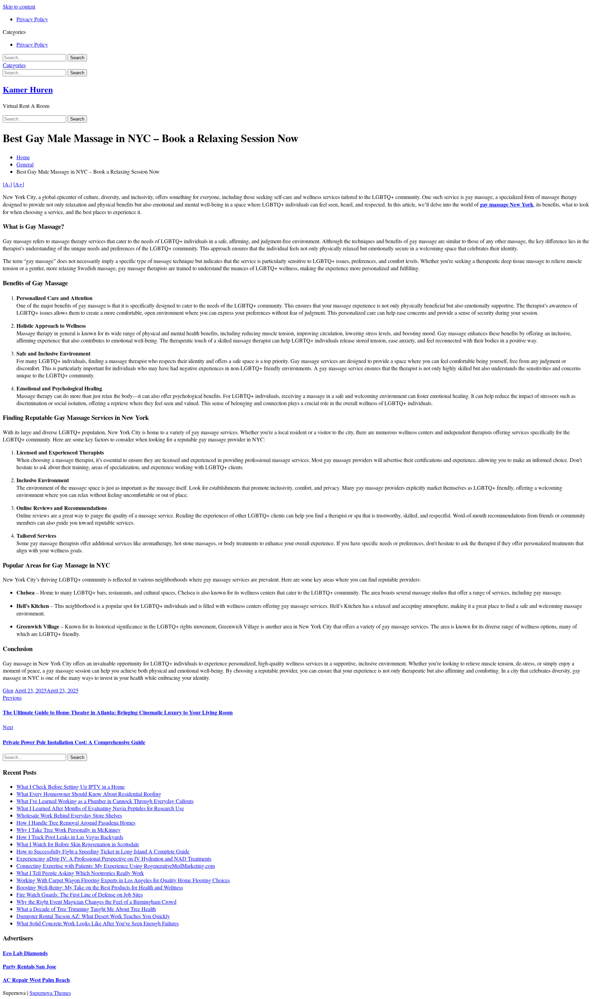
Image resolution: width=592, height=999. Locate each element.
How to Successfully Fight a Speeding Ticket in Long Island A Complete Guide (102, 851)
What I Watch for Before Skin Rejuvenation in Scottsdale (77, 844)
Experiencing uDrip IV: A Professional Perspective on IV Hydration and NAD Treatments (113, 858)
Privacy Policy (32, 19)
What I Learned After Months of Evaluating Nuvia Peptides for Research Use (100, 808)
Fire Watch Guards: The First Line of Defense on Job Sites (79, 894)
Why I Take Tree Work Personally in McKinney (68, 829)
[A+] (18, 184)
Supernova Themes (50, 992)
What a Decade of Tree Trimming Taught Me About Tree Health (86, 908)
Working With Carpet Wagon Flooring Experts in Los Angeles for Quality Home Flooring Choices (123, 880)
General (25, 164)
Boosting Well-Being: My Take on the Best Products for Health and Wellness (99, 887)
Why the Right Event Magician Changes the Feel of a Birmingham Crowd (96, 901)
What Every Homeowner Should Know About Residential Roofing (88, 793)
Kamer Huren (28, 89)
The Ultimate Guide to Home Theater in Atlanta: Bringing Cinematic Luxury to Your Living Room (118, 712)
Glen (8, 690)
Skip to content (19, 6)
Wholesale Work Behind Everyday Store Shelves (69, 815)
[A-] (7, 184)
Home (23, 157)
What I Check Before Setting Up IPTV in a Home (70, 786)
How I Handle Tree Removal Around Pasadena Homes (75, 822)
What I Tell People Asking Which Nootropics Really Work (80, 872)
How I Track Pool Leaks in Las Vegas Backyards (69, 836)
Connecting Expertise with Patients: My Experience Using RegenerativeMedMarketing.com (115, 865)
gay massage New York (506, 204)
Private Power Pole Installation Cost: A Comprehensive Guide (74, 742)
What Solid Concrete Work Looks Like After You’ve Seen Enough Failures (97, 923)
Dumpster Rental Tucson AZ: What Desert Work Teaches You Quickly (93, 916)
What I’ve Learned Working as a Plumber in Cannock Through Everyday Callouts (105, 800)
